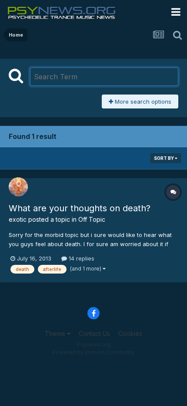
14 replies (80, 258)
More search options (142, 101)
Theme (56, 333)
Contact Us (94, 333)
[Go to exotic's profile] (18, 186)
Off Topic (91, 219)
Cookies (130, 333)
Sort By (164, 158)
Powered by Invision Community (93, 352)
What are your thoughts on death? (79, 208)
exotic (18, 219)
